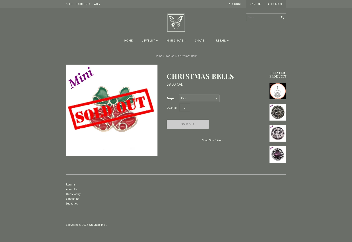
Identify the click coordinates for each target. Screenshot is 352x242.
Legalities (72, 203)
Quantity (172, 107)
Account (235, 4)
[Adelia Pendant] (278, 91)
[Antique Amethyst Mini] (278, 154)
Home (128, 40)
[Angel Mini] (278, 133)
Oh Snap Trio (97, 224)
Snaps (199, 40)
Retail (221, 40)
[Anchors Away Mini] (278, 112)
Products (170, 56)
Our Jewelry (73, 194)
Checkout (275, 4)
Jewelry (148, 40)
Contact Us (72, 198)
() (255, 4)
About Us (71, 189)
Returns (71, 184)
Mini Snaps (175, 40)
